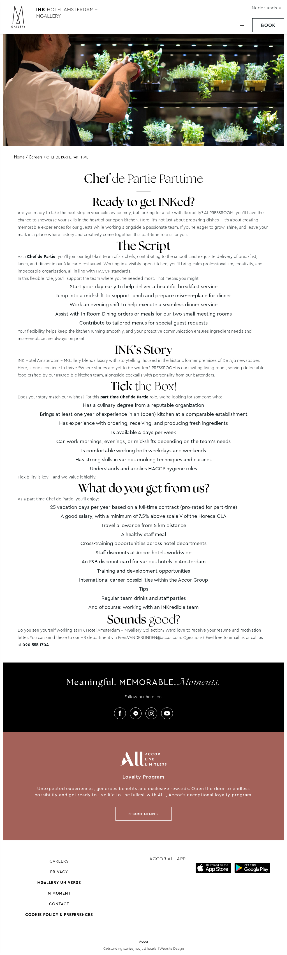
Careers (59, 861)
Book (268, 25)
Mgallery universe (59, 882)
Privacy (59, 872)
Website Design (171, 948)
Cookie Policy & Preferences (59, 914)
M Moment (59, 893)
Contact (59, 904)
